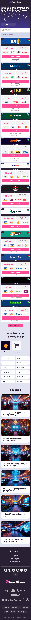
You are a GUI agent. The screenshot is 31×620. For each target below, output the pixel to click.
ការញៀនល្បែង (18, 617)
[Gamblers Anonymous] (13, 590)
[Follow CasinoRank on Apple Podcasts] (25, 570)
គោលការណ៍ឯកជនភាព (15, 562)
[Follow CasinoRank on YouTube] (17, 570)
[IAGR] (7, 590)
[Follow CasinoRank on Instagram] (9, 570)
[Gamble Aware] (13, 599)
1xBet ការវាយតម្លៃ (15, 84)
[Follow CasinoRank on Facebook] (5, 570)
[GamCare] (21, 590)
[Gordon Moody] (15, 595)
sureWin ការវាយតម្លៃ (15, 158)
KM (15, 574)
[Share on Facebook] (7, 24)
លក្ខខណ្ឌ (4, 617)
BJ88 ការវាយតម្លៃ (15, 108)
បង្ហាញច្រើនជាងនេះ (14, 325)
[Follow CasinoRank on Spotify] (21, 570)
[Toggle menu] (2, 2)
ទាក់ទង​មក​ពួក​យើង (15, 559)
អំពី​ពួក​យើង (15, 556)
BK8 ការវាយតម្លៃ (15, 59)
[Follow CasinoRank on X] (13, 570)
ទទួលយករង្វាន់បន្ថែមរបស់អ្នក (15, 56)
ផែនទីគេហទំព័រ (25, 617)
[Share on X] (3, 24)
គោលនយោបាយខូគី (11, 617)
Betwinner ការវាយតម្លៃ (15, 133)
